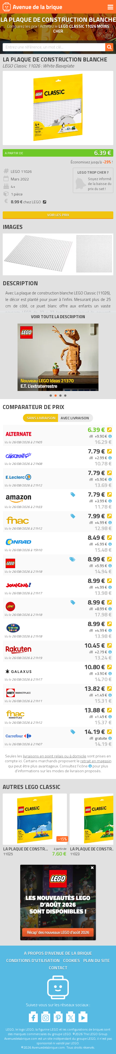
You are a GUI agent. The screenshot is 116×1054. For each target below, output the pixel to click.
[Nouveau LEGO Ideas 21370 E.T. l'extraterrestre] (58, 357)
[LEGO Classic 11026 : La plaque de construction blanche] (58, 139)
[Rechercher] (109, 47)
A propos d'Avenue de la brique (58, 953)
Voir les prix (58, 215)
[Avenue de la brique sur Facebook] (33, 1015)
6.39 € (102, 152)
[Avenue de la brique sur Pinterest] (58, 1015)
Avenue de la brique (32, 6)
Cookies (71, 960)
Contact (58, 967)
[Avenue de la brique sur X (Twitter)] (70, 1015)
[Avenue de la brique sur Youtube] (83, 1015)
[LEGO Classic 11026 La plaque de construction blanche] (38, 271)
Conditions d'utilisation (33, 960)
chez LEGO (26, 202)
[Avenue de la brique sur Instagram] (46, 1015)
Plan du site (96, 960)
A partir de (14, 153)
